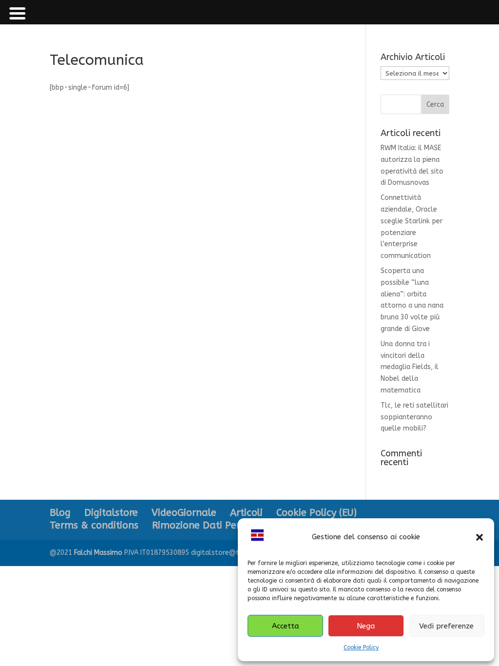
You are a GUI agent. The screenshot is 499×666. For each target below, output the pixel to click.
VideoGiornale (184, 512)
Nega (366, 626)
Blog (60, 512)
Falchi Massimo (98, 552)
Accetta (285, 626)
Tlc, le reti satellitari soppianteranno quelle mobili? (414, 417)
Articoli (246, 512)
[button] (479, 537)
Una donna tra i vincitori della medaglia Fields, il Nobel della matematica (410, 367)
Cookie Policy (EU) (316, 512)
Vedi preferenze (446, 626)
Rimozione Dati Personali (210, 525)
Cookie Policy (361, 647)
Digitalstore (111, 512)
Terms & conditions (94, 525)
